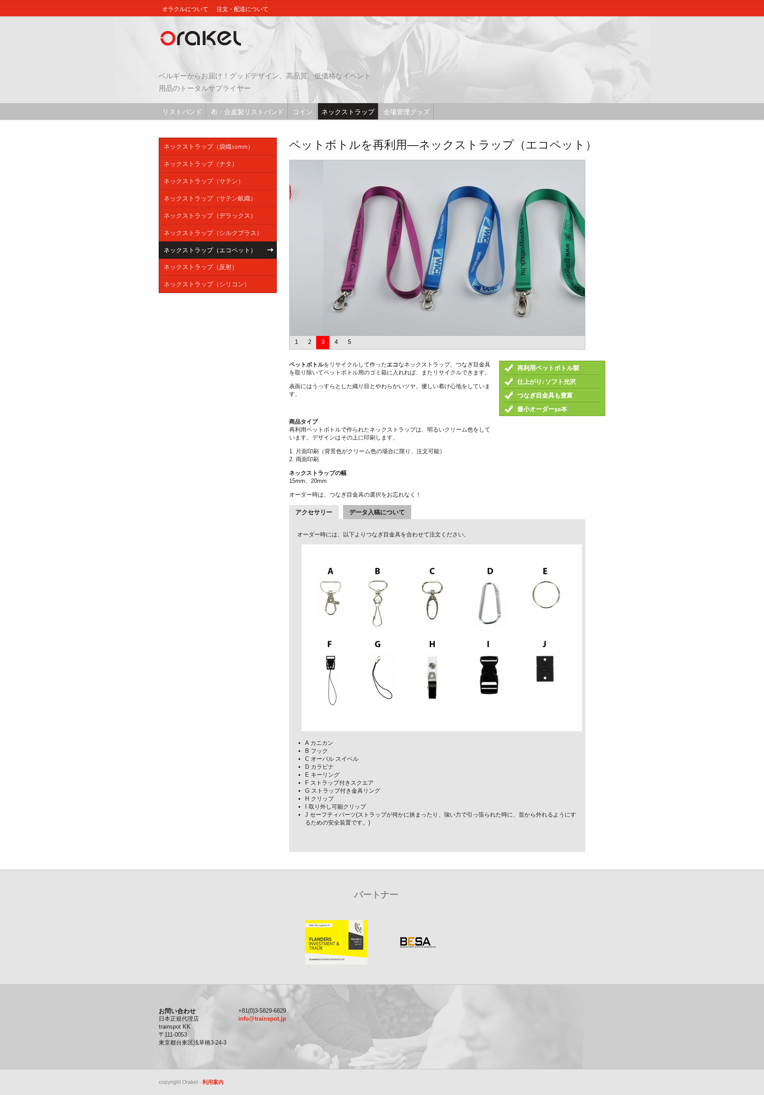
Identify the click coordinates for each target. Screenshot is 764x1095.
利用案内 (213, 1082)
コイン (303, 111)
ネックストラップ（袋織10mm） (209, 146)
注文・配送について (242, 8)
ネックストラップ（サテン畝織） (210, 198)
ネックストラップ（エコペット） (210, 249)
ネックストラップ (347, 111)
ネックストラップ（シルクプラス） (213, 232)
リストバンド (182, 111)
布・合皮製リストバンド (247, 111)
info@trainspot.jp (262, 1018)
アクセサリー (313, 512)
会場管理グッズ (406, 111)
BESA (417, 942)
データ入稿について (377, 512)
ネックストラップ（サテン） (204, 180)
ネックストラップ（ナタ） (201, 163)
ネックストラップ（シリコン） (207, 284)
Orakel (203, 38)
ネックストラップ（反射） (201, 266)
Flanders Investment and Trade (336, 942)
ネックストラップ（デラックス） (210, 215)
